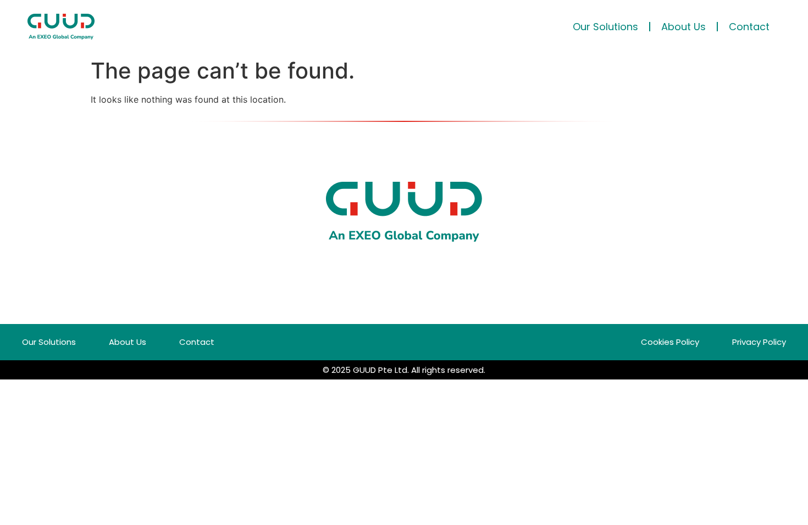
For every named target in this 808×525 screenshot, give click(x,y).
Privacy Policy (759, 342)
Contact (749, 26)
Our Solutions (605, 26)
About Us (683, 26)
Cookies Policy (670, 342)
